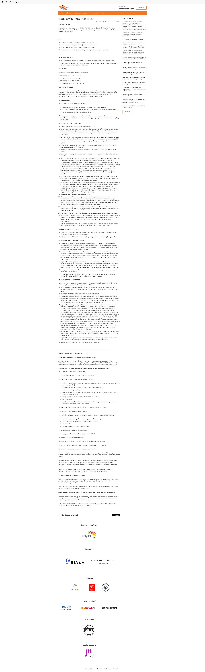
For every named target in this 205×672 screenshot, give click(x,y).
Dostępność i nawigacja (12, 2)
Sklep (96, 13)
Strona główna (65, 13)
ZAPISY (141, 8)
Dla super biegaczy (82, 13)
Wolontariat (108, 669)
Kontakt (105, 13)
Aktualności (99, 669)
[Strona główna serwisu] (63, 7)
